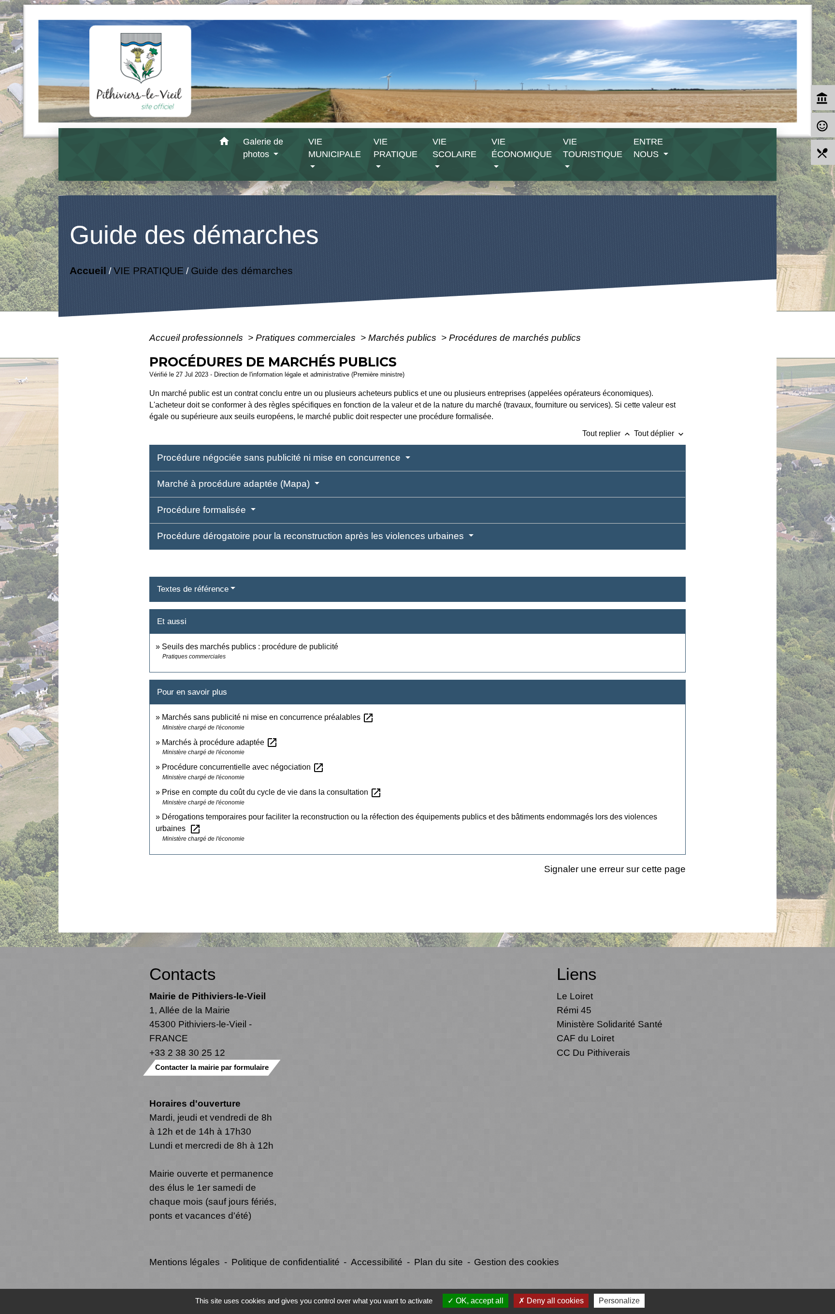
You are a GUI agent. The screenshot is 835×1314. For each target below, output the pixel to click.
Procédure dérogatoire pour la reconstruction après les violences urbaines (311, 536)
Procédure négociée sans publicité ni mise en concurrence (280, 458)
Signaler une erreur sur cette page (615, 868)
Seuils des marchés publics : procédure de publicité (250, 646)
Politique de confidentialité (285, 1261)
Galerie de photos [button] (263, 148)
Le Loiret (575, 996)
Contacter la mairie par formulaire (212, 1067)
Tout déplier (660, 433)
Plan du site (438, 1261)
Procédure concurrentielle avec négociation (243, 767)
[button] (224, 143)
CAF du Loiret (585, 1038)
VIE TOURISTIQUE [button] (592, 148)
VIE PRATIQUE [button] (396, 148)
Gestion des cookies (516, 1261)
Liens (577, 973)
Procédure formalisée (202, 510)
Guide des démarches (242, 270)
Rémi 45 (574, 1010)
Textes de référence (193, 589)
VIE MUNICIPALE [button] (334, 148)
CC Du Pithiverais (593, 1052)
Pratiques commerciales (307, 337)
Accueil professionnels (197, 337)
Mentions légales (184, 1261)
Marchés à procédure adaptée (220, 742)
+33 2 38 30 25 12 (187, 1052)
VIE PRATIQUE (149, 270)
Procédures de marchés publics (515, 337)
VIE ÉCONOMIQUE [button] (521, 148)
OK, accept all (479, 1301)
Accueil (88, 270)
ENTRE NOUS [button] (648, 148)
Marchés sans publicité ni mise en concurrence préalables (268, 717)
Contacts (182, 973)
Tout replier (607, 433)
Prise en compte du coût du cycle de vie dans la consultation (272, 792)
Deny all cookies (554, 1301)
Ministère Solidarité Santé (609, 1024)
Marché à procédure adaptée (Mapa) (234, 484)
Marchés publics (403, 337)
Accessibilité (377, 1261)
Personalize (619, 1301)
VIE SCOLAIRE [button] (454, 148)
